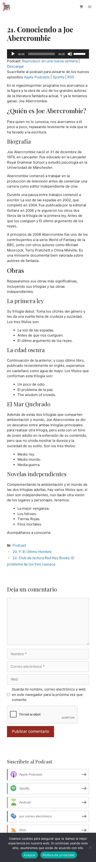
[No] (90, 847)
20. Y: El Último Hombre (32, 551)
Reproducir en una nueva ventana (50, 61)
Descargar (15, 66)
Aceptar (30, 855)
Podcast (19, 545)
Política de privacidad (59, 855)
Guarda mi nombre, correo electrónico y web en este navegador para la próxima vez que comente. (49, 694)
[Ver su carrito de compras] (81, 6)
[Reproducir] (13, 54)
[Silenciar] (70, 54)
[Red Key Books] (6, 6)
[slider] (80, 53)
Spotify (58, 77)
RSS (70, 77)
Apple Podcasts (37, 77)
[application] (48, 54)
